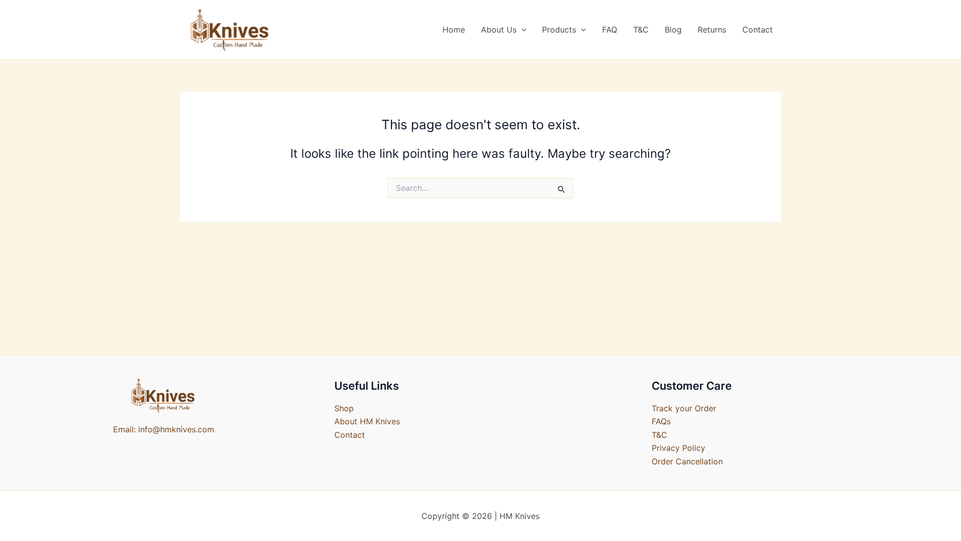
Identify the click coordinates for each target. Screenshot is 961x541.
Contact (757, 30)
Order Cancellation (687, 461)
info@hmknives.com (176, 429)
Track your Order (684, 408)
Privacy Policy (678, 448)
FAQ (609, 30)
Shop (344, 408)
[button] (522, 30)
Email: (124, 429)
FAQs (661, 421)
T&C (641, 30)
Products (559, 30)
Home (453, 30)
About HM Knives (367, 421)
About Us (499, 30)
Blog (673, 30)
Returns (712, 30)
